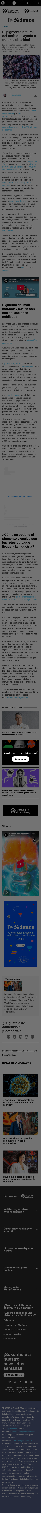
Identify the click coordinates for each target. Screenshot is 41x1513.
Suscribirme (20, 759)
